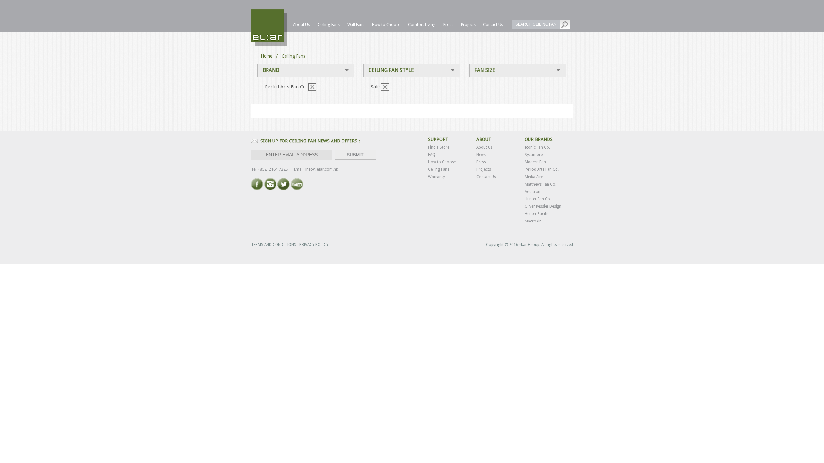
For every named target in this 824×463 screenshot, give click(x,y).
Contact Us (486, 177)
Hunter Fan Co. (538, 199)
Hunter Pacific (537, 214)
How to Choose (442, 162)
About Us (484, 147)
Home (266, 56)
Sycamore (534, 154)
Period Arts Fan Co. (542, 169)
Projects (483, 169)
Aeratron (532, 191)
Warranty (436, 177)
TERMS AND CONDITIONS (273, 244)
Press (481, 162)
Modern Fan (535, 162)
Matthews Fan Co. (540, 184)
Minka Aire (534, 177)
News (481, 154)
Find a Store (438, 147)
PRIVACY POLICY (314, 244)
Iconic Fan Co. (537, 147)
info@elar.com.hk (321, 169)
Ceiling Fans (438, 169)
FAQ (431, 154)
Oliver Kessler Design (543, 206)
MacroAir (533, 221)
